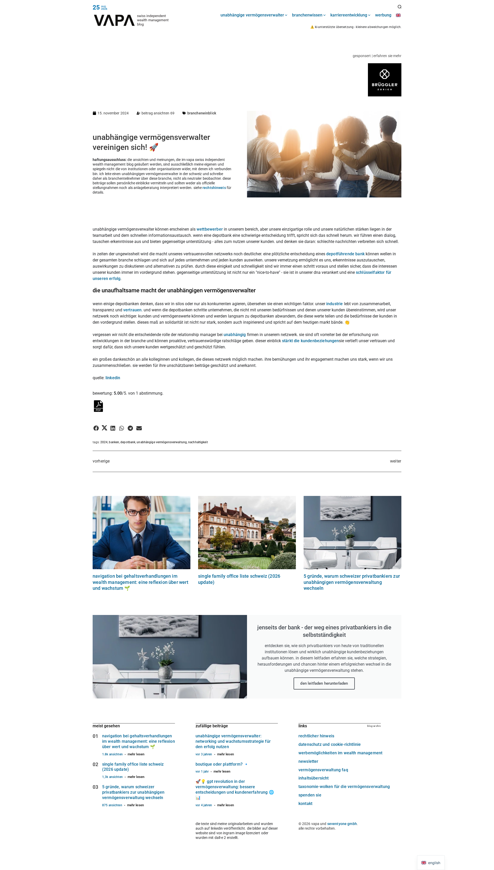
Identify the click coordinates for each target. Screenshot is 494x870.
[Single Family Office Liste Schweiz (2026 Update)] (247, 532)
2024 (104, 442)
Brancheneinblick (201, 113)
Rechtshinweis (214, 188)
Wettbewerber (210, 229)
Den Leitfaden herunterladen (324, 683)
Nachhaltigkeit (198, 442)
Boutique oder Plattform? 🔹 (222, 764)
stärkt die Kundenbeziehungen (310, 340)
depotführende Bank (345, 253)
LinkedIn (112, 377)
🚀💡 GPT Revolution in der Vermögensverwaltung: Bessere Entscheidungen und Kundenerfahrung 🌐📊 (235, 789)
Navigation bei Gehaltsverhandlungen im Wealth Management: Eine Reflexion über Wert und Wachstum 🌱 (140, 582)
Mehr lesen (136, 754)
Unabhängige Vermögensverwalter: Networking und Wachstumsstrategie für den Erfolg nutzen (233, 741)
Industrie (335, 303)
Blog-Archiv (374, 725)
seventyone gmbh (342, 824)
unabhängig (235, 334)
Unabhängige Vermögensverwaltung (162, 442)
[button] (96, 428)
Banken (114, 442)
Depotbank (127, 442)
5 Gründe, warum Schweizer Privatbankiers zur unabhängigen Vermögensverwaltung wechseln (352, 582)
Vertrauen (132, 309)
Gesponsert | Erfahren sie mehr (377, 56)
